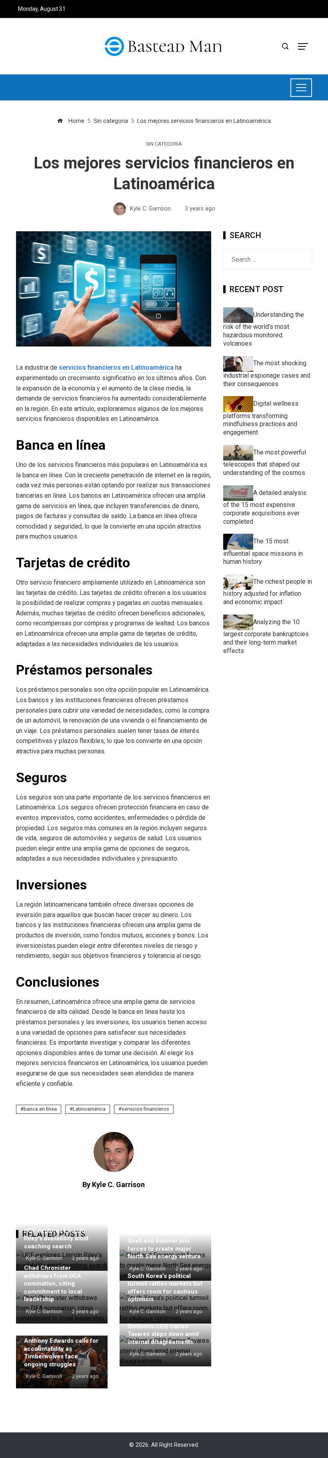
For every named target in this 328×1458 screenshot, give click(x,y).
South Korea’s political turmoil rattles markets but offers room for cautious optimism (165, 1287)
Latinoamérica (89, 1109)
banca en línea (40, 1109)
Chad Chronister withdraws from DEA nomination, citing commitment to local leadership (53, 1283)
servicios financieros (145, 1109)
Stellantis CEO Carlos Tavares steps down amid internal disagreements (163, 1334)
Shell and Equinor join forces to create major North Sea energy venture (164, 1248)
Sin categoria (164, 144)
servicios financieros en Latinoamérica (116, 367)
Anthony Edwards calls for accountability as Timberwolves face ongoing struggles (61, 1352)
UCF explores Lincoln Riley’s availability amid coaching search (56, 1238)
